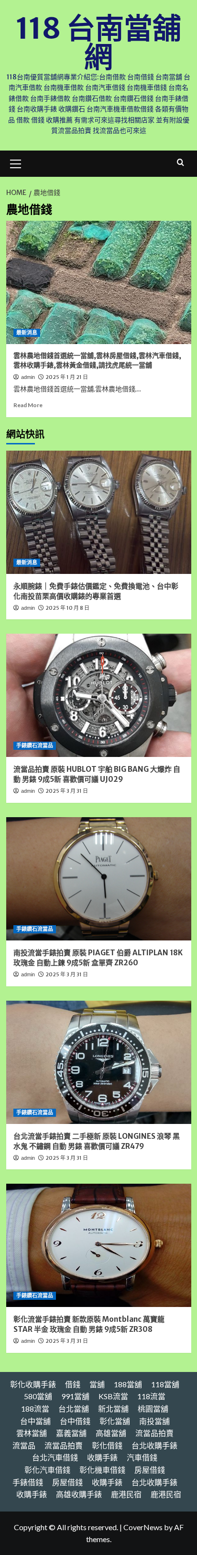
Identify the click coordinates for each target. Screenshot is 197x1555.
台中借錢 (75, 1420)
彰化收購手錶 (33, 1384)
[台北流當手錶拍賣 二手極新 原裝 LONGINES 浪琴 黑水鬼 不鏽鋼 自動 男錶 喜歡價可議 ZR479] (98, 1062)
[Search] (180, 162)
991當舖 (75, 1396)
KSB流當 (113, 1396)
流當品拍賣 (154, 1432)
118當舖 (165, 1384)
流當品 (23, 1445)
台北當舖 (73, 1408)
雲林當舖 (31, 1432)
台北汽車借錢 (55, 1457)
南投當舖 (154, 1420)
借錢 (72, 1384)
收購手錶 (102, 1457)
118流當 (151, 1396)
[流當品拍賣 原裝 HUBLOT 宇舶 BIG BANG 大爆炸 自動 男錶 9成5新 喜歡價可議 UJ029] (98, 695)
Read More (28, 405)
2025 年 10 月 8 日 (67, 608)
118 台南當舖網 (98, 43)
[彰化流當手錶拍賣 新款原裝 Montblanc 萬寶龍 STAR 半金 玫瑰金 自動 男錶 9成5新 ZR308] (98, 1245)
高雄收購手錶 (79, 1494)
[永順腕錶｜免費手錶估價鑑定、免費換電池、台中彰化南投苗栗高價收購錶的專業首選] (98, 512)
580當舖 (38, 1396)
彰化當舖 (114, 1420)
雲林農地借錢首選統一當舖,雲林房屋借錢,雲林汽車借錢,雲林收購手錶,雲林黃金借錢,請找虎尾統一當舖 (97, 360)
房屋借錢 (149, 1469)
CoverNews (143, 1527)
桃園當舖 (153, 1408)
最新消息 (26, 332)
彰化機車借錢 (102, 1469)
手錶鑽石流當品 (34, 745)
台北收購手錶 (154, 1445)
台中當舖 (35, 1420)
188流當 (35, 1408)
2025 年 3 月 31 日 (66, 791)
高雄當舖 (111, 1432)
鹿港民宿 (126, 1494)
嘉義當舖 (71, 1432)
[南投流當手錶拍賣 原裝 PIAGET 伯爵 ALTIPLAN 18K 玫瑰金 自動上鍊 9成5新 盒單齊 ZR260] (98, 878)
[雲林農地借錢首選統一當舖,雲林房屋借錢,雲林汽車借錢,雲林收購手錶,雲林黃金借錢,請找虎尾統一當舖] (98, 282)
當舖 (97, 1384)
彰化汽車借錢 (47, 1469)
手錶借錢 (27, 1482)
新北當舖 (113, 1408)
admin (28, 377)
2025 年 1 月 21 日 (66, 377)
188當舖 (128, 1384)
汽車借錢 (142, 1457)
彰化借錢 (107, 1445)
